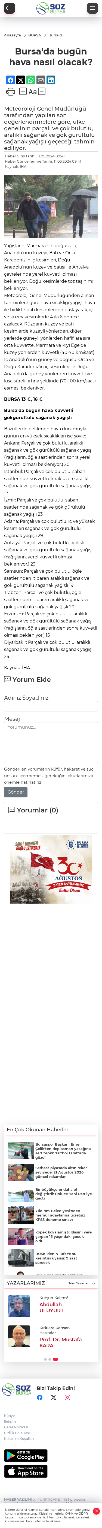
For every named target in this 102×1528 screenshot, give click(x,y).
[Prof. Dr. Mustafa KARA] (19, 1336)
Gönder (16, 792)
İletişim (10, 1421)
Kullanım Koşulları (19, 1439)
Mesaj (12, 719)
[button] (45, 1359)
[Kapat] (96, 1511)
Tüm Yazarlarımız (82, 1283)
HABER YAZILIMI (18, 1499)
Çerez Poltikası (16, 1427)
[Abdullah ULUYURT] (19, 1306)
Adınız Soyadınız (26, 697)
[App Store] (51, 1471)
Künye (9, 1416)
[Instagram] (67, 1397)
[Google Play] (51, 1455)
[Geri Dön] (9, 8)
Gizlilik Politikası (17, 1433)
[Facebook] (39, 1397)
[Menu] (92, 8)
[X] (53, 1397)
